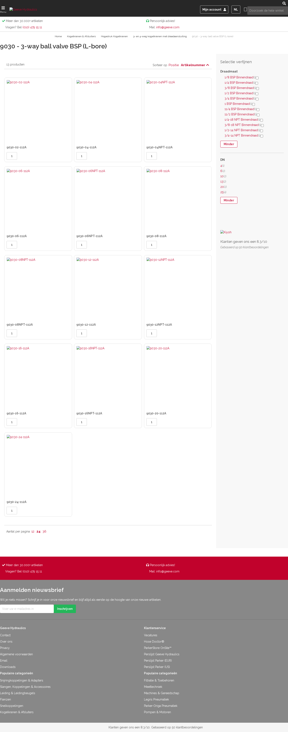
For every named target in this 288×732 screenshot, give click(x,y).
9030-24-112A (16, 502)
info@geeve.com (167, 27)
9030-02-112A (16, 147)
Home (58, 36)
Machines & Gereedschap (161, 693)
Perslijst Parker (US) (157, 667)
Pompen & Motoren (157, 712)
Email (3, 660)
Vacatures (150, 635)
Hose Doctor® (154, 641)
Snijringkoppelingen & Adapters (21, 680)
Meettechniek (153, 686)
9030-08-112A (156, 236)
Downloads (8, 667)
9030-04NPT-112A (159, 147)
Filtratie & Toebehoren (159, 680)
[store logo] (26, 9)
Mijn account (211, 9)
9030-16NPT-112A (89, 413)
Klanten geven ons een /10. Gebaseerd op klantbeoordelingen (156, 727)
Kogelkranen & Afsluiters (81, 36)
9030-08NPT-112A (20, 324)
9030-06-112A (17, 236)
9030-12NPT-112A (159, 324)
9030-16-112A (16, 413)
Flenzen (5, 699)
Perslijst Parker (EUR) (158, 660)
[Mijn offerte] (245, 9)
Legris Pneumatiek (156, 699)
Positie (174, 65)
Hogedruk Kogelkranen (114, 36)
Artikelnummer (193, 65)
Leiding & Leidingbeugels (17, 693)
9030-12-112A (86, 324)
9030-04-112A (86, 147)
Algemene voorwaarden (16, 654)
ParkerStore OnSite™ (157, 648)
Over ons (6, 641)
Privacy (5, 648)
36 (44, 531)
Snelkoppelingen (11, 705)
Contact (5, 635)
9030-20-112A (156, 413)
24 (38, 531)
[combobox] (267, 10)
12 (32, 531)
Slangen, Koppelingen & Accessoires (25, 686)
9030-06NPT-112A (89, 236)
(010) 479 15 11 (32, 27)
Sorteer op (160, 65)
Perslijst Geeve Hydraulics (161, 654)
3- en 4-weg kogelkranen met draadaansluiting (160, 36)
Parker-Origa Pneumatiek (160, 705)
